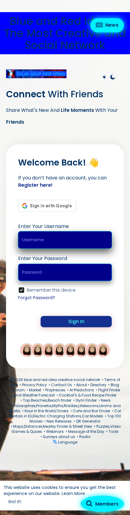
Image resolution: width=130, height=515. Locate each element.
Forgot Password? (36, 298)
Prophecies (55, 390)
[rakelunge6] (92, 350)
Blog (115, 384)
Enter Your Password (42, 258)
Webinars (55, 431)
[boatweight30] (37, 350)
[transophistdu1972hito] (81, 350)
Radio (84, 436)
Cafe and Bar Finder (91, 410)
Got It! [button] (14, 502)
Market (35, 390)
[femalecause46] (59, 350)
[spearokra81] (48, 350)
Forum (19, 390)
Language (67, 442)
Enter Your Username (43, 226)
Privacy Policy (34, 384)
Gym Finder (86, 400)
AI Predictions (82, 390)
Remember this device (51, 290)
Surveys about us (59, 436)
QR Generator (88, 421)
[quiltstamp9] (103, 350)
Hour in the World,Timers (46, 410)
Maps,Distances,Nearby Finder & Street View (52, 426)
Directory (98, 384)
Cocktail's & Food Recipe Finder (87, 395)
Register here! (35, 185)
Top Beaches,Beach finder (47, 400)
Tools (114, 431)
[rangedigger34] (70, 350)
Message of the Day (86, 431)
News (106, 400)
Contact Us (61, 384)
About (81, 384)
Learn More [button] (73, 493)
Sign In (76, 321)
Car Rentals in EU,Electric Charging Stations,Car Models (65, 413)
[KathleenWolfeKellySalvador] (27, 350)
